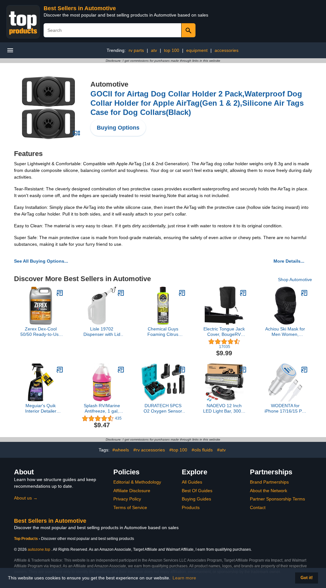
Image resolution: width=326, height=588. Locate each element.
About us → (26, 497)
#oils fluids (202, 449)
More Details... (288, 261)
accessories (226, 50)
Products (191, 507)
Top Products (26, 538)
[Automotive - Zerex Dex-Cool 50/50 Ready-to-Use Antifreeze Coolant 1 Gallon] (59, 293)
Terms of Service (130, 507)
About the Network (268, 490)
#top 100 (178, 449)
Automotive (109, 84)
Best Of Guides (197, 490)
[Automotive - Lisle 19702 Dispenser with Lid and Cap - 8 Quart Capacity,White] (121, 293)
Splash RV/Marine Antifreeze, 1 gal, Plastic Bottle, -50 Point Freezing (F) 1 (102, 408)
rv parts (136, 50)
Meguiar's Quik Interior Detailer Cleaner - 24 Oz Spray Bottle (41, 408)
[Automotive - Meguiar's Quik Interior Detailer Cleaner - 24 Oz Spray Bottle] (59, 369)
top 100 (171, 50)
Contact (258, 507)
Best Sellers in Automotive (80, 8)
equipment (197, 50)
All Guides (192, 482)
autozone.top (39, 549)
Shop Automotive (295, 279)
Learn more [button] (184, 577)
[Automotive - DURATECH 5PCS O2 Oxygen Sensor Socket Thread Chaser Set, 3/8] (182, 369)
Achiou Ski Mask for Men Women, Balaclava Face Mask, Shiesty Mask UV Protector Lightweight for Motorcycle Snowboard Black (285, 331)
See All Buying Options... (41, 261)
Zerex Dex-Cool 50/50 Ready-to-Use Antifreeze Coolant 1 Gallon (40, 331)
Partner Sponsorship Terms (277, 498)
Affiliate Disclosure (131, 490)
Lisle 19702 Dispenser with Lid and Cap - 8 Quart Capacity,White (101, 331)
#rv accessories (149, 449)
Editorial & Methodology (137, 482)
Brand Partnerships (269, 482)
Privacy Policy (127, 498)
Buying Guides (196, 498)
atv (154, 50)
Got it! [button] (307, 578)
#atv (221, 449)
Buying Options (118, 127)
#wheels (120, 449)
